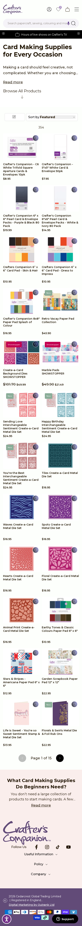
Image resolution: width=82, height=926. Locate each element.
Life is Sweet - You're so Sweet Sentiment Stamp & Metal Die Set (21, 734)
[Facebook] (36, 847)
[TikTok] (57, 847)
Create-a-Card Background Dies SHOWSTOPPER (15, 373)
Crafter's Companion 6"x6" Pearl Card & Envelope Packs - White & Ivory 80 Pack (60, 221)
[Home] (12, 9)
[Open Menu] (76, 9)
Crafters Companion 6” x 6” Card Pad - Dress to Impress (59, 270)
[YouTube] (68, 847)
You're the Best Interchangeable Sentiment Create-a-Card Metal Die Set (21, 478)
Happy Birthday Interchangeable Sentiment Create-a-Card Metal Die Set (59, 427)
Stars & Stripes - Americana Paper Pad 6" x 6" (21, 682)
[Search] (73, 23)
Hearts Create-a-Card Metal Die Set (18, 577)
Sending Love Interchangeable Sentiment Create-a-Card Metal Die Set (21, 427)
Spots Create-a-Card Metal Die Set (56, 526)
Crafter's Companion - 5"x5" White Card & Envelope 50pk (57, 167)
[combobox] (41, 23)
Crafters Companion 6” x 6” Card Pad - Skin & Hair (20, 268)
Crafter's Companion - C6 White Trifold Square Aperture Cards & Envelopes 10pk (21, 169)
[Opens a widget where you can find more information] (65, 919)
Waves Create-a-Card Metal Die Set (18, 526)
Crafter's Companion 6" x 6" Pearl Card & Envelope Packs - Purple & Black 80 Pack (21, 221)
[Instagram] (47, 847)
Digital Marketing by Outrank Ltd (31, 905)
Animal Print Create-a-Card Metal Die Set (19, 629)
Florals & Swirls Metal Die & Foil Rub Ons (59, 732)
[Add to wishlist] (36, 138)
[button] (68, 23)
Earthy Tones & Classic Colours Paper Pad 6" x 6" (60, 629)
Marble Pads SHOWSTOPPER (53, 371)
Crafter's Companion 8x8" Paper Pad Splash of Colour (21, 322)
